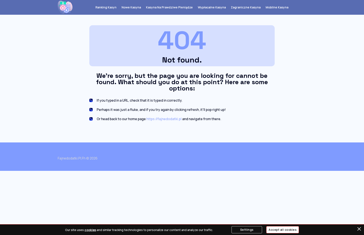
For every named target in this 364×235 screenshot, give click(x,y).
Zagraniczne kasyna (246, 7)
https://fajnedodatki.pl (164, 119)
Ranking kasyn (105, 7)
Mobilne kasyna (277, 7)
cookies (90, 230)
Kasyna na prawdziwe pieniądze (169, 7)
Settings (247, 230)
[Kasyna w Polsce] (65, 7)
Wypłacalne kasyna (212, 7)
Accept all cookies (283, 230)
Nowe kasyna (131, 7)
